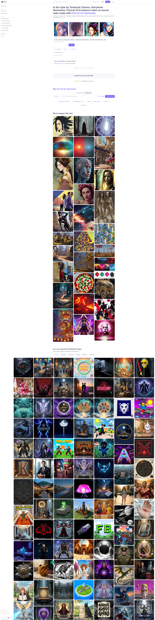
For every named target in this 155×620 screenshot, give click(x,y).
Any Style (55, 41)
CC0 (61, 55)
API (3, 36)
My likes (56, 354)
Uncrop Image (5, 27)
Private (106, 101)
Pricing (94, 1)
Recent (64, 354)
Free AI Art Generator (84, 13)
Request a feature (4, 619)
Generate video (88, 92)
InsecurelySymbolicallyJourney (70, 37)
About (4, 617)
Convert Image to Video (6, 25)
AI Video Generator (6, 23)
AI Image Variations (6, 20)
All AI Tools (4, 5)
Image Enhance (61, 63)
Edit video (4, 10)
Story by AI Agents (77, 101)
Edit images (4, 13)
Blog (1, 617)
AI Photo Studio (5, 30)
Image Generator (5, 18)
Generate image (80, 92)
